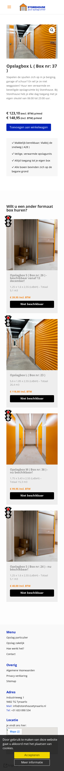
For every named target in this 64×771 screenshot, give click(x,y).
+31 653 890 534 (21, 710)
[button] (52, 30)
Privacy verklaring (16, 675)
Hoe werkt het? (15, 648)
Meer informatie (32, 762)
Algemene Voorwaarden (20, 670)
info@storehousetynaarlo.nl (29, 706)
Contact (10, 654)
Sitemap (11, 681)
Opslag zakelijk (15, 643)
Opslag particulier (17, 637)
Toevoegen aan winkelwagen (29, 127)
